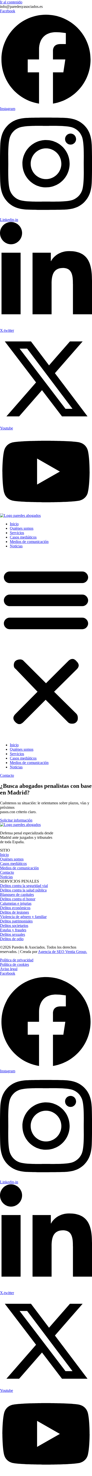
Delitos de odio (12, 939)
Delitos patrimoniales (16, 921)
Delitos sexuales (12, 934)
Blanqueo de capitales (17, 894)
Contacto (7, 872)
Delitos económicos (15, 908)
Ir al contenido (11, 2)
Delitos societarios (14, 925)
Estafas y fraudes (13, 930)
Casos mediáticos (23, 537)
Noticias (16, 546)
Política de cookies (14, 964)
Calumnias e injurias (15, 903)
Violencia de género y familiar (23, 917)
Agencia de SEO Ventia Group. (62, 952)
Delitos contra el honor (17, 899)
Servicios (17, 533)
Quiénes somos (21, 528)
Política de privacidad (16, 960)
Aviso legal (8, 969)
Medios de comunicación (29, 542)
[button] (46, 645)
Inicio (14, 524)
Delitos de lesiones (14, 912)
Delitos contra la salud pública (23, 890)
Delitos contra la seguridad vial (24, 886)
